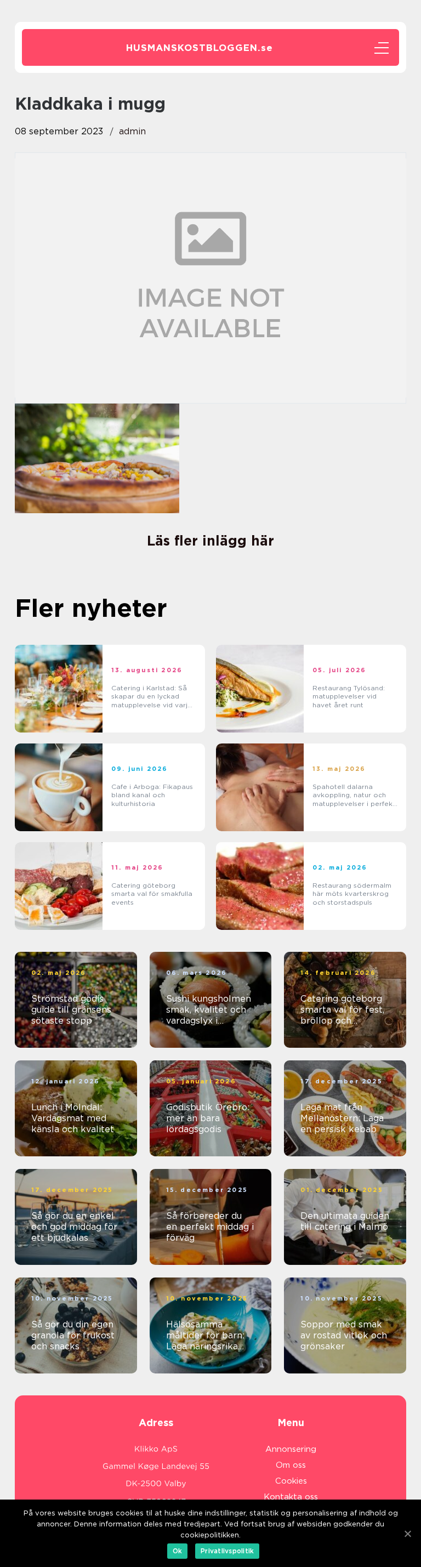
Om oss (291, 1465)
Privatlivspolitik (227, 1551)
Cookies (291, 1481)
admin (132, 131)
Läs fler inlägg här (210, 540)
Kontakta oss (291, 1497)
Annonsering (290, 1449)
